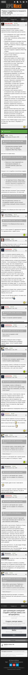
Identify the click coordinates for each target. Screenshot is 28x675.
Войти (14, 635)
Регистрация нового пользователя (14, 627)
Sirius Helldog (8, 214)
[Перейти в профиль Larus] (2, 136)
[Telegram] (10, 665)
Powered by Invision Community (14, 669)
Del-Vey (17, 330)
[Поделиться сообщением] (25, 25)
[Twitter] (17, 665)
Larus (6, 135)
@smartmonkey (5, 558)
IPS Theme (11, 660)
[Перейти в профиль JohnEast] (2, 239)
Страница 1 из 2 (14, 19)
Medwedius (8, 466)
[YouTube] (14, 665)
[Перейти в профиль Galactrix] (2, 414)
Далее (23, 19)
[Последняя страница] (26, 19)
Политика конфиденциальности (16, 662)
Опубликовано (12, 25)
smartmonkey (19, 312)
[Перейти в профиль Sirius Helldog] (2, 215)
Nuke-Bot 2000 (8, 14)
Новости (22, 14)
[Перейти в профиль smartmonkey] (2, 249)
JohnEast (7, 239)
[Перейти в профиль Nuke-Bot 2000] (2, 24)
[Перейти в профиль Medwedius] (2, 467)
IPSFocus (17, 660)
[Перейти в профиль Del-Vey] (2, 307)
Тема (6, 662)
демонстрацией (10, 28)
